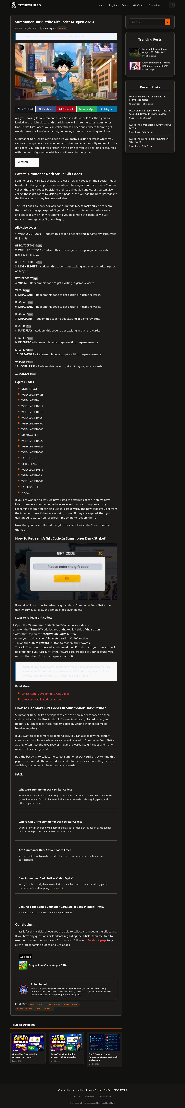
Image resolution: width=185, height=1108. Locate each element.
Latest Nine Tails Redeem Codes (41, 699)
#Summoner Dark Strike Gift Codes (35, 1009)
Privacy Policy (93, 1090)
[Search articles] (172, 5)
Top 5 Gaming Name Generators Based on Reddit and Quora (104, 1057)
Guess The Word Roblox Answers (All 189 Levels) (63, 1056)
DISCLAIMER (120, 1090)
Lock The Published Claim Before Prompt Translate (147, 98)
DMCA (107, 1090)
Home (101, 5)
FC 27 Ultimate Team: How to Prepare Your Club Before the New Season (149, 112)
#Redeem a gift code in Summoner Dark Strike (54, 1004)
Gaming (62, 28)
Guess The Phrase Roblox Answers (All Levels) (25, 1056)
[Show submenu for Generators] (163, 5)
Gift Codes (138, 5)
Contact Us (64, 1090)
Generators (154, 5)
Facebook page (96, 940)
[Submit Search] (167, 22)
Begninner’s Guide (118, 5)
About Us (78, 1090)
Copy (40, 246)
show (33, 162)
